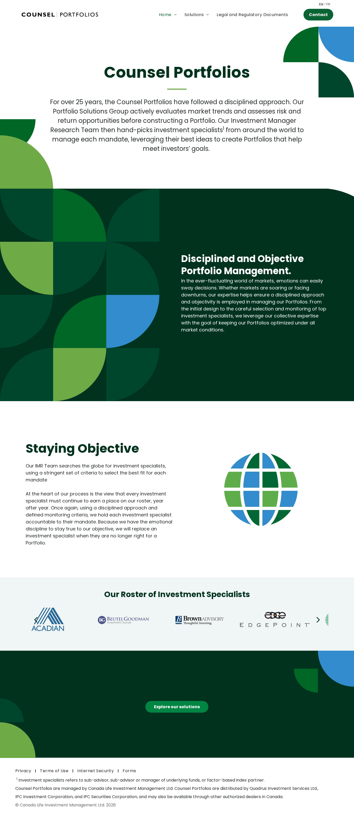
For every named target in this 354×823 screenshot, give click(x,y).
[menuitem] (168, 14)
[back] (36, 619)
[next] (318, 619)
